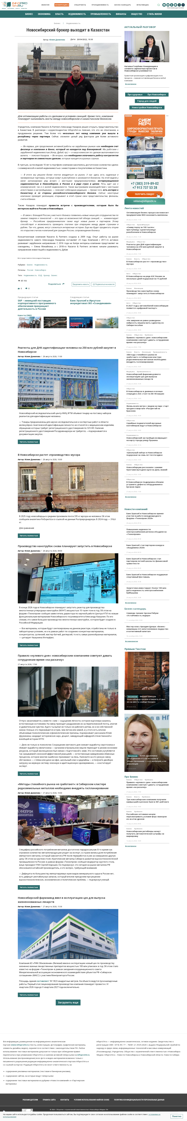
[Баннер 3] (81, 322)
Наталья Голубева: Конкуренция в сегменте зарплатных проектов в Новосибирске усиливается (141, 68)
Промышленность (160, 352)
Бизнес (57, 23)
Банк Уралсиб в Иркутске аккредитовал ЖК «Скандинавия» (90, 302)
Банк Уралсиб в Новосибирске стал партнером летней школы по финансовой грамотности (147, 561)
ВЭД (40, 275)
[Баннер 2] (55, 322)
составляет (43, 981)
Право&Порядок (143, 224)
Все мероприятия (131, 641)
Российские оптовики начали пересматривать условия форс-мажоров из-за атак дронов (146, 816)
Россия (30, 270)
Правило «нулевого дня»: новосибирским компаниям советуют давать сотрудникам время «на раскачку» (147, 340)
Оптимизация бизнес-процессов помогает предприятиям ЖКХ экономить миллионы (147, 213)
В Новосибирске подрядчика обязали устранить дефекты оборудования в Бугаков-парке (145, 484)
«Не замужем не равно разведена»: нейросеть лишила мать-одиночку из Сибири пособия (145, 322)
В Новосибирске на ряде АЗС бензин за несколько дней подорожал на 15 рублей (146, 277)
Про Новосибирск (157, 94)
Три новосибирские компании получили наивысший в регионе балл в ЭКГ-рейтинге (147, 800)
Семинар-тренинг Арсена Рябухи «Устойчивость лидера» (142, 614)
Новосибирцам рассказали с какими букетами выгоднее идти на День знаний (146, 468)
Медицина (130, 241)
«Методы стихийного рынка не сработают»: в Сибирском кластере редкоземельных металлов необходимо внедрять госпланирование (146, 358)
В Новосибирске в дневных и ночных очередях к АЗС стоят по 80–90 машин (145, 392)
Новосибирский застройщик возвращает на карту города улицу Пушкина (146, 439)
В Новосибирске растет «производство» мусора (49, 454)
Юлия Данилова (57, 39)
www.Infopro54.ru (20, 1044)
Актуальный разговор (140, 27)
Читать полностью (29, 442)
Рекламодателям (175, 8)
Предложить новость (81, 284)
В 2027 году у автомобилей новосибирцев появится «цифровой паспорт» (147, 306)
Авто (128, 273)
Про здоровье (135, 94)
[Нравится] (19, 288)
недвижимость (30, 275)
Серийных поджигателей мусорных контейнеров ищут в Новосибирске (143, 424)
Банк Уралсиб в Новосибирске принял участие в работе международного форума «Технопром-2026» (145, 516)
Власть (137, 259)
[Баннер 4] (106, 322)
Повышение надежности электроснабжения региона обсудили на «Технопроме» (146, 531)
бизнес (54, 275)
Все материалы (130, 84)
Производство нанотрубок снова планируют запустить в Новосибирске (65, 546)
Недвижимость (73, 23)
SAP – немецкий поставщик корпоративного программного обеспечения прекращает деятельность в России (37, 304)
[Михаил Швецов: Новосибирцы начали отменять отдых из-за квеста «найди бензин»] (146, 681)
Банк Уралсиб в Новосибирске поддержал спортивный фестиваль (147, 575)
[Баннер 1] (29, 322)
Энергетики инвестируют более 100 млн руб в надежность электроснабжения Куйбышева (146, 590)
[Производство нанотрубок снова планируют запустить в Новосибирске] (68, 578)
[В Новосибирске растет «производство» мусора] (68, 487)
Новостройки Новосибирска (147, 107)
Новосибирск (40, 270)
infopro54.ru (83, 1055)
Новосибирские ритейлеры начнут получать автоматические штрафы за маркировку (145, 833)
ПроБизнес (149, 335)
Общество (130, 224)
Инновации (138, 288)
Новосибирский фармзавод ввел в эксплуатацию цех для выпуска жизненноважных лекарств (143, 376)
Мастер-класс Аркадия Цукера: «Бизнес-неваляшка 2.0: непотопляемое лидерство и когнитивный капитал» (147, 629)
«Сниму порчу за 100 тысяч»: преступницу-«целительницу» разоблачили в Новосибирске (141, 229)
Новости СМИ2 (25, 315)
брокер (47, 275)
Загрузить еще (68, 1002)
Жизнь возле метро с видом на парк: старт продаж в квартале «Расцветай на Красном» (147, 408)
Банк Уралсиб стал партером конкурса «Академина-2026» (145, 546)
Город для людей (146, 101)
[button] (158, 5)
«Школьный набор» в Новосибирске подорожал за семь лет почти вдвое (144, 453)
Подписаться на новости (104, 284)
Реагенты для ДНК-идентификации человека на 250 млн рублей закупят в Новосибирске (145, 246)
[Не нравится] (26, 288)
